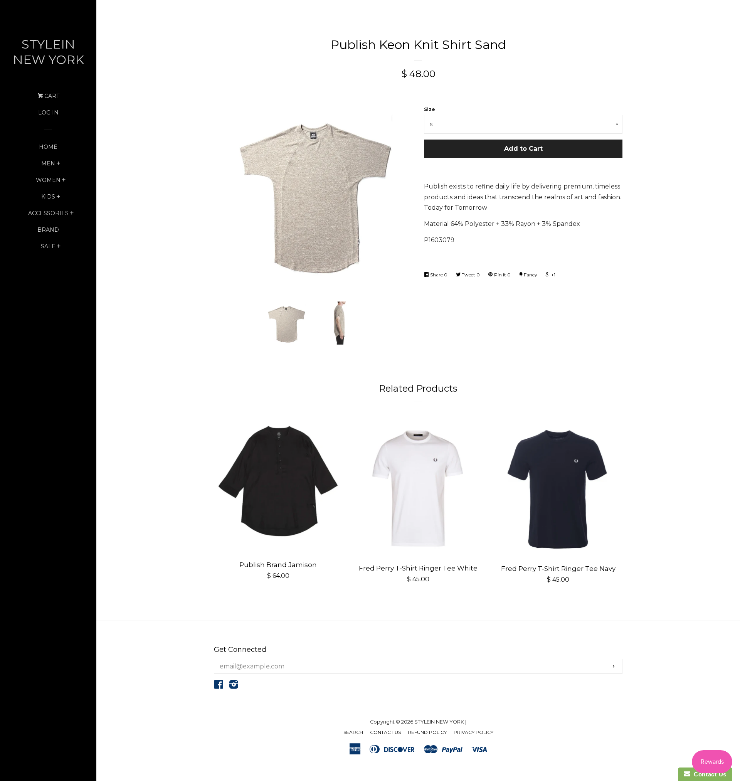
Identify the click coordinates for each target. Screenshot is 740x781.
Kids (48, 196)
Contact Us (385, 732)
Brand (48, 229)
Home (48, 146)
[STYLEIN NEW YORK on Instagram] (234, 686)
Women (48, 180)
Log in (48, 112)
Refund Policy (427, 732)
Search (353, 732)
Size (429, 109)
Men (48, 163)
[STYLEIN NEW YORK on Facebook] (219, 686)
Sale (48, 246)
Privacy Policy (473, 732)
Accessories (48, 213)
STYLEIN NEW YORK (48, 52)
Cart (51, 96)
